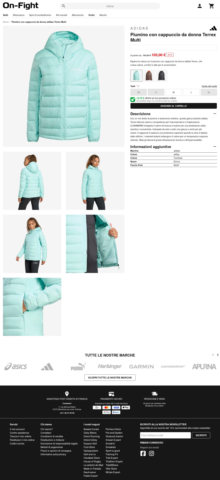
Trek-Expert (112, 458)
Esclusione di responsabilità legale (59, 443)
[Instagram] (151, 453)
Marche (103, 14)
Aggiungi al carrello (173, 105)
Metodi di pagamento (52, 447)
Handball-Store (92, 458)
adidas (139, 28)
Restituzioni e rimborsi (52, 440)
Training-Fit (112, 454)
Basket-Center (91, 429)
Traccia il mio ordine (20, 436)
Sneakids (111, 447)
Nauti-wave (90, 472)
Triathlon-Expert (114, 461)
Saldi (5, 14)
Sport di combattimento (40, 14)
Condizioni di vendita (52, 436)
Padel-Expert (91, 475)
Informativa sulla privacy (53, 454)
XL (209, 92)
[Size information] (138, 86)
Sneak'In (110, 443)
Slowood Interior (114, 436)
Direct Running (92, 436)
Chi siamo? (47, 429)
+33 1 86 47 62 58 (67, 413)
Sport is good (113, 450)
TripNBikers (112, 465)
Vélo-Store (111, 468)
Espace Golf (90, 443)
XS (138, 92)
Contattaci (67, 403)
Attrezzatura (18, 14)
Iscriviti (201, 435)
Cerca (110, 6)
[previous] (213, 355)
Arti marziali (61, 14)
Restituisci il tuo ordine (154, 405)
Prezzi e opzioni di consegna (56, 450)
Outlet (91, 14)
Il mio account (17, 429)
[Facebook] (143, 453)
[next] (218, 355)
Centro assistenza (19, 432)
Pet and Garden (114, 432)
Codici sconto (17, 443)
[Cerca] (64, 6)
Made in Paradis (92, 468)
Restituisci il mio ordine (22, 440)
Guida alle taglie (209, 86)
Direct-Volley (90, 440)
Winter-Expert (113, 472)
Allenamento (78, 14)
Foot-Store (89, 447)
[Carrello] (212, 6)
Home (6, 21)
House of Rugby (92, 461)
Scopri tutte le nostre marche (110, 377)
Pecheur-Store (113, 429)
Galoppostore (91, 450)
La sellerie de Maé (93, 465)
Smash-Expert (113, 440)
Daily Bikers (90, 432)
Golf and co (90, 454)
